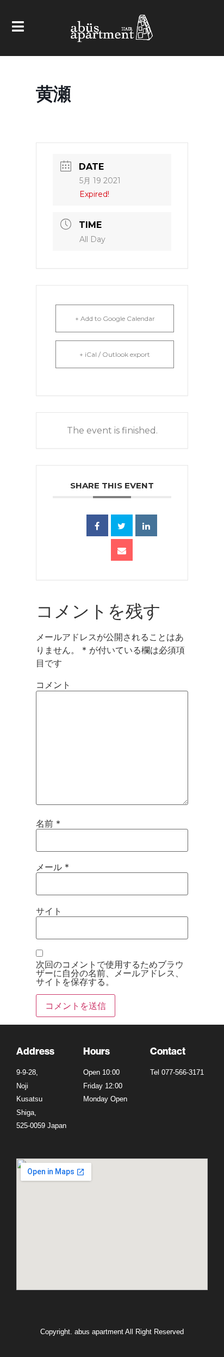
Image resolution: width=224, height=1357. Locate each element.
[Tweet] (122, 525)
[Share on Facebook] (97, 525)
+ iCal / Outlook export (114, 354)
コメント (53, 684)
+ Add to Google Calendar (115, 318)
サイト (49, 911)
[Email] (122, 550)
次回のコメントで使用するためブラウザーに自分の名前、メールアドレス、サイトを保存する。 (110, 973)
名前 (48, 823)
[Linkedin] (146, 525)
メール (52, 867)
